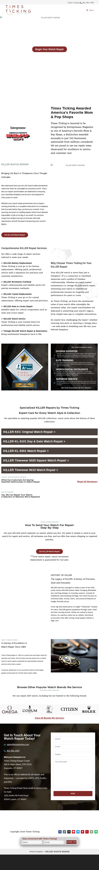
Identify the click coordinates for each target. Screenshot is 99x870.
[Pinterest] (82, 831)
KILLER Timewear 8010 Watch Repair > (30, 470)
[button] (49, 432)
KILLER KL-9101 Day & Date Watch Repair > (34, 441)
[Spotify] (96, 831)
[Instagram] (69, 831)
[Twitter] (78, 831)
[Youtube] (73, 831)
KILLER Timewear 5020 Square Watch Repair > (36, 460)
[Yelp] (87, 831)
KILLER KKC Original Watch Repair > (29, 432)
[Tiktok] (64, 831)
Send (73, 793)
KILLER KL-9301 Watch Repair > (26, 451)
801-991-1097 (88, 2)
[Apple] (91, 831)
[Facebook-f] (60, 831)
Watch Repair (36, 851)
